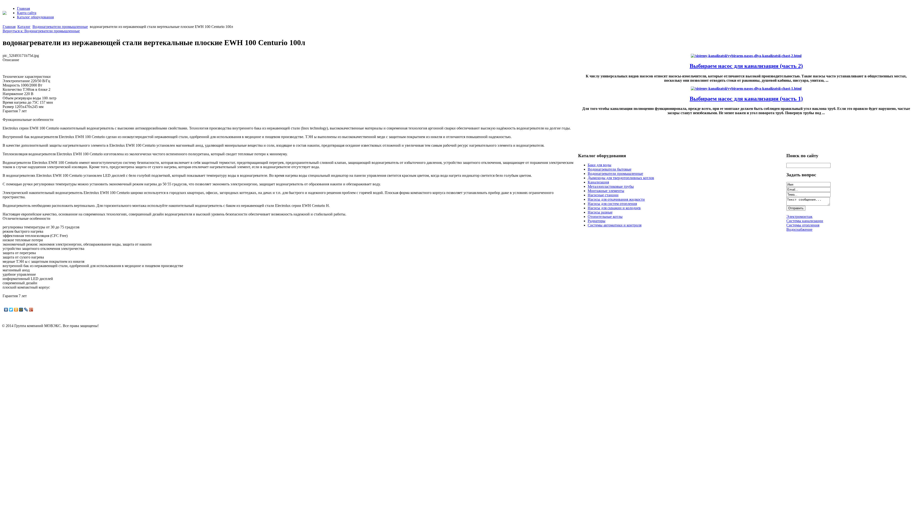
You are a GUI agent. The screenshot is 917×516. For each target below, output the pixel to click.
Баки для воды (599, 165)
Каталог (24, 27)
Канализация (598, 182)
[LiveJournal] (26, 309)
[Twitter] (11, 309)
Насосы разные (600, 212)
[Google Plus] (31, 309)
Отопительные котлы (605, 217)
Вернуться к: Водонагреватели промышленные (41, 31)
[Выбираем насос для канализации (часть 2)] (746, 56)
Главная (23, 8)
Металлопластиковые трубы (611, 186)
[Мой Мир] (21, 309)
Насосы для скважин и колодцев (614, 208)
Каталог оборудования (35, 17)
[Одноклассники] (16, 309)
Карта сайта (26, 13)
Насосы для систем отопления (612, 204)
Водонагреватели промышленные (60, 27)
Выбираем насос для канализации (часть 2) (746, 66)
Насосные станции (603, 195)
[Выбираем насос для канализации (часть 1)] (746, 88)
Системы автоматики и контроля (614, 225)
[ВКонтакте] (6, 309)
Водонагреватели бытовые (609, 169)
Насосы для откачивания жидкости (616, 199)
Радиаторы (596, 221)
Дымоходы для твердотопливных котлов (621, 178)
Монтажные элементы (606, 191)
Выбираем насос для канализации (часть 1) (746, 99)
